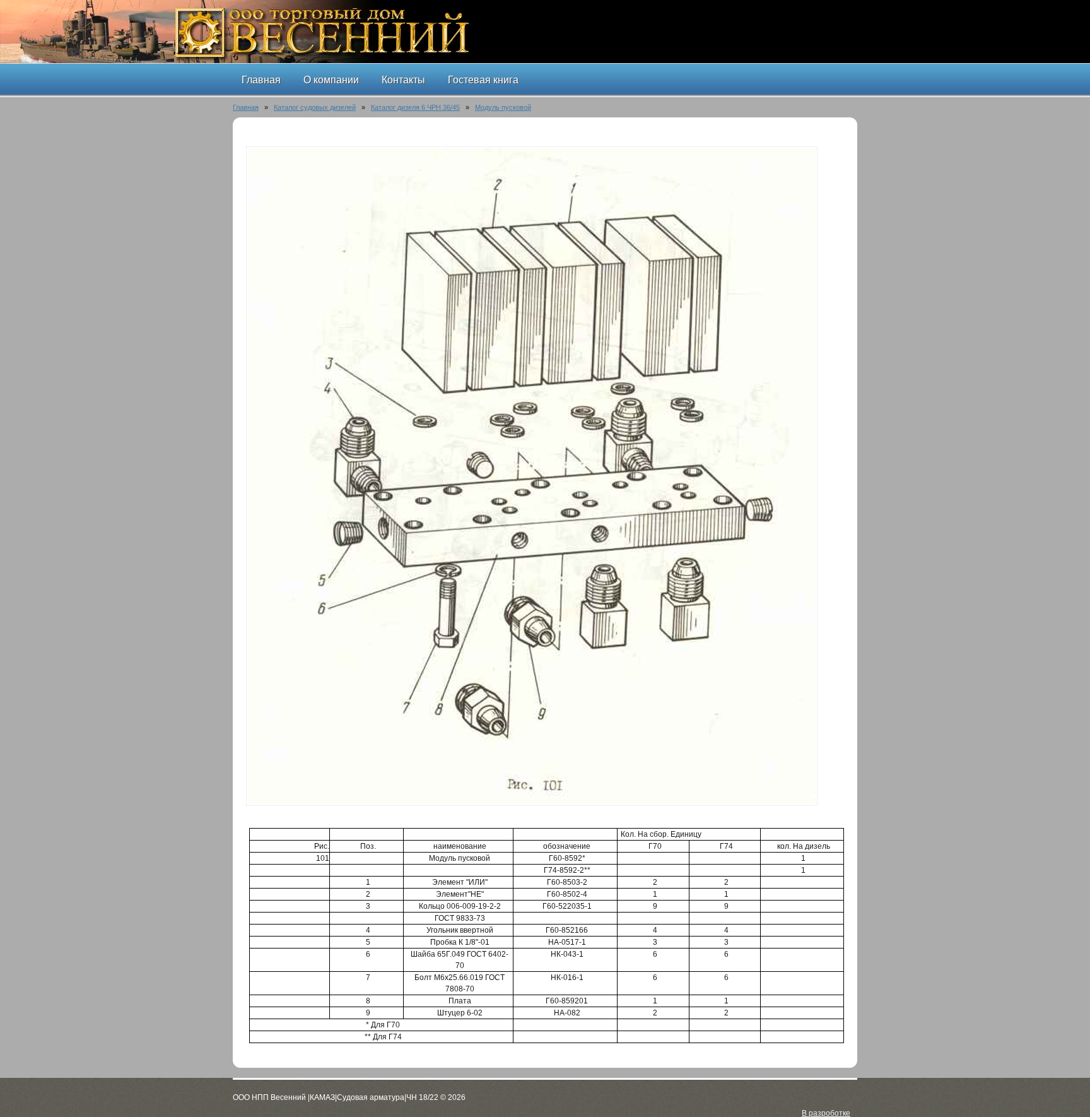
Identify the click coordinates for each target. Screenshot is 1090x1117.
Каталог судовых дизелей (315, 107)
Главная (246, 107)
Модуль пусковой (503, 107)
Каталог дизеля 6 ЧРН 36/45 (415, 107)
